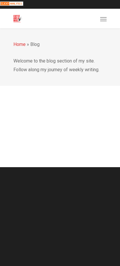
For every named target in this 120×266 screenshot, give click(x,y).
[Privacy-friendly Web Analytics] (11, 4)
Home (19, 44)
